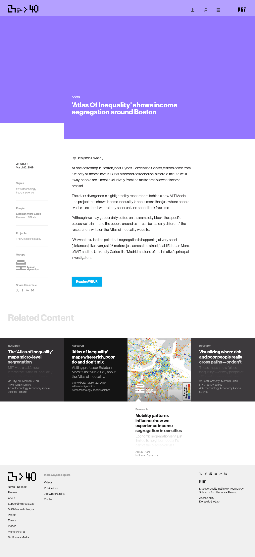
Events (12, 520)
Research (13, 492)
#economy (35, 388)
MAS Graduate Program (22, 509)
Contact (48, 499)
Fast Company (211, 381)
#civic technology (18, 388)
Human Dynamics (20, 384)
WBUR (23, 164)
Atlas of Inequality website (129, 229)
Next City (80, 382)
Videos (12, 526)
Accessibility (206, 498)
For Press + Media (18, 537)
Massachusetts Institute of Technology (221, 488)
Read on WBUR (87, 282)
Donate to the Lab (209, 501)
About (11, 498)
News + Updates (17, 487)
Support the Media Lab (21, 503)
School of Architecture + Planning (218, 492)
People (12, 515)
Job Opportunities (54, 494)
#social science (101, 390)
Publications (51, 488)
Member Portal (16, 532)
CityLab (16, 381)
